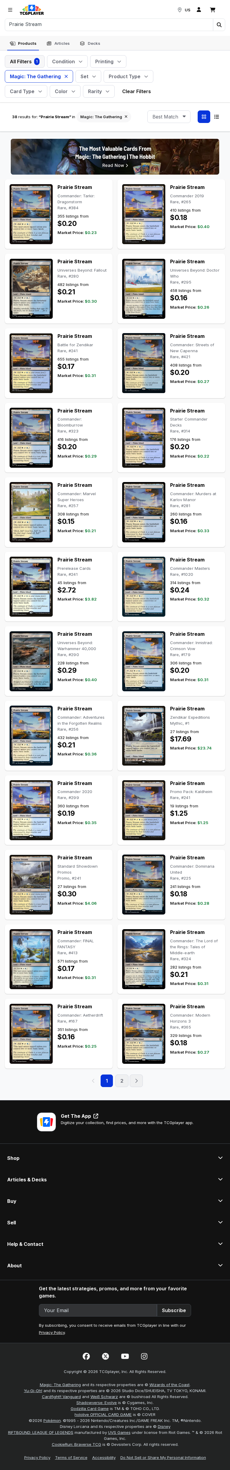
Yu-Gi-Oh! (33, 1390)
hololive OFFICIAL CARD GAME (103, 1414)
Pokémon (52, 1420)
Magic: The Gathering (60, 1384)
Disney (164, 1426)
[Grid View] (204, 116)
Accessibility (104, 1457)
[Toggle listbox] (184, 117)
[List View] (216, 116)
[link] (32, 10)
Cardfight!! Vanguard (61, 1396)
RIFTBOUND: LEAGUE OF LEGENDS (40, 1432)
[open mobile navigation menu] (10, 10)
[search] (109, 24)
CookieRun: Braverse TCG (76, 1444)
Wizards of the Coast (169, 1384)
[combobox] (168, 116)
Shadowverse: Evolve (96, 1402)
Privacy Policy (52, 1332)
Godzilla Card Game (90, 1408)
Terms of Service (71, 1457)
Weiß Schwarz (104, 1396)
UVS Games (119, 1432)
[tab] (23, 43)
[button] (219, 25)
